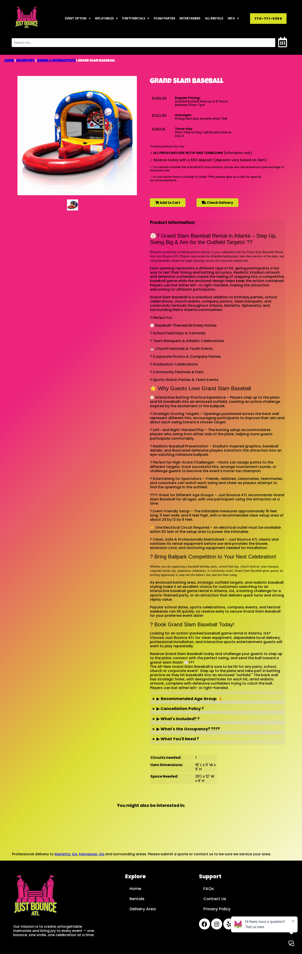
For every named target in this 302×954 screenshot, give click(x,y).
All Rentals (214, 18)
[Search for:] (143, 42)
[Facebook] (204, 923)
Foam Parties (164, 18)
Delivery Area (143, 909)
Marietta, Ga (66, 854)
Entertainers (190, 18)
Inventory (25, 61)
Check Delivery (219, 202)
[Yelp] (228, 923)
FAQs (208, 888)
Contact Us (214, 898)
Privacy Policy (216, 909)
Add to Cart (169, 202)
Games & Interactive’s (56, 61)
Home (9, 61)
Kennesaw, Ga (91, 854)
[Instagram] (216, 923)
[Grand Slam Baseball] (72, 204)
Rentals (137, 898)
